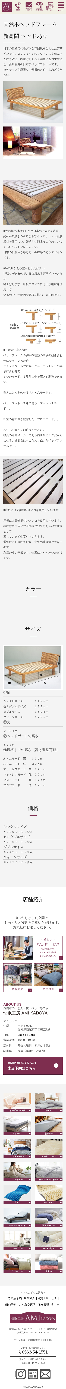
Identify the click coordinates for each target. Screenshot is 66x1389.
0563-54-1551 (26, 1034)
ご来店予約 (15, 1298)
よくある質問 (27, 1304)
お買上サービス (47, 1298)
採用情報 (43, 1304)
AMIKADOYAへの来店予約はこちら (22, 1065)
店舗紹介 (29, 1298)
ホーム (55, 1304)
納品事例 (11, 1304)
